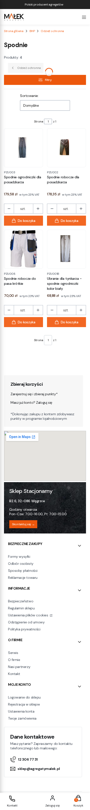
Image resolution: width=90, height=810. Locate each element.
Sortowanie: (29, 95)
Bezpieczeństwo (20, 601)
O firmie (14, 659)
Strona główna (14, 31)
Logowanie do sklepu (24, 697)
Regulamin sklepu (21, 608)
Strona (38, 121)
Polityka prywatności (24, 629)
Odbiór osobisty (21, 563)
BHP (32, 31)
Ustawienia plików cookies (28, 615)
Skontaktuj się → (23, 524)
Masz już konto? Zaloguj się (31, 402)
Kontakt (14, 673)
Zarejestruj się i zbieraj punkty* (34, 394)
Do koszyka (27, 220)
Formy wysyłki (19, 556)
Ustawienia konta (21, 711)
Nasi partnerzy (19, 666)
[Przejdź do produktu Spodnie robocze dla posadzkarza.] (66, 147)
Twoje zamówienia (22, 718)
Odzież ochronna (52, 31)
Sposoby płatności (23, 570)
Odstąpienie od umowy (26, 622)
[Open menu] (84, 17)
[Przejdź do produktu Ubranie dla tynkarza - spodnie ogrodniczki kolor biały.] (66, 249)
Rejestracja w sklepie (24, 704)
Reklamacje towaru (23, 577)
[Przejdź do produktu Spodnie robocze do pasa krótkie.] (23, 249)
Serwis (13, 652)
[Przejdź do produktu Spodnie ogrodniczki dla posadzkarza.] (23, 147)
